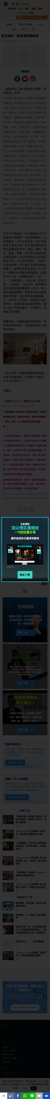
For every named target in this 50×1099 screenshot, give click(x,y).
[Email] (39, 1095)
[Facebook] (17, 1095)
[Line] (32, 1095)
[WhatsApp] (25, 1095)
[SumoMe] (46, 1095)
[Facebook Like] (10, 1095)
